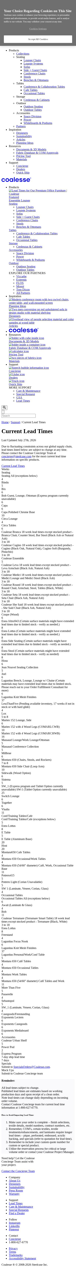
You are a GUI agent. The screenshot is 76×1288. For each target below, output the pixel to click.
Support (15, 422)
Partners (21, 126)
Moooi (20, 286)
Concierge (22, 165)
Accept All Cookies (38, 39)
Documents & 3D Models (31, 149)
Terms (12, 1251)
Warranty (14, 1193)
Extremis (21, 279)
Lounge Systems (33, 63)
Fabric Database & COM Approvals (37, 152)
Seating (13, 203)
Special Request (25, 394)
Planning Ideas (24, 142)
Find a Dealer (17, 1213)
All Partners (23, 292)
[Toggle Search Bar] (4, 407)
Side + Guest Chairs (35, 70)
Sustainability (24, 136)
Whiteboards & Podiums (38, 123)
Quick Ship (23, 172)
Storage (13, 243)
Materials (21, 159)
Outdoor (14, 263)
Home (5, 422)
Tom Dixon (23, 289)
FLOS (20, 283)
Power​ (27, 119)
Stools (27, 76)
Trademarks (16, 1255)
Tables (12, 230)
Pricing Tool (23, 156)
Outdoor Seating (33, 106)
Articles (20, 139)
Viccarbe (21, 276)
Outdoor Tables (33, 109)
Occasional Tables (34, 93)
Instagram (14, 1222)
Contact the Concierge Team (18, 1171)
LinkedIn (14, 1226)
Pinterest (14, 1229)
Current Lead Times (13, 465)
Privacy (13, 1248)
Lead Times (23, 400)
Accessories (16, 250)
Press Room (16, 1190)
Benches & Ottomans (36, 80)
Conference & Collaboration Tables (44, 86)
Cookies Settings (38, 28)
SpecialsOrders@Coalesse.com (31, 1066)
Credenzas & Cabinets (37, 99)
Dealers (20, 169)
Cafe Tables (30, 90)
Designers (22, 132)
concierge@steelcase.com (16, 456)
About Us (14, 1180)
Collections (22, 53)
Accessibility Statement (22, 1258)
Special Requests (19, 1210)
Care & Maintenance (28, 390)
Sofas (27, 66)
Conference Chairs (34, 73)
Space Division (32, 116)
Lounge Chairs (32, 60)
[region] (38, 23)
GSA (19, 397)
